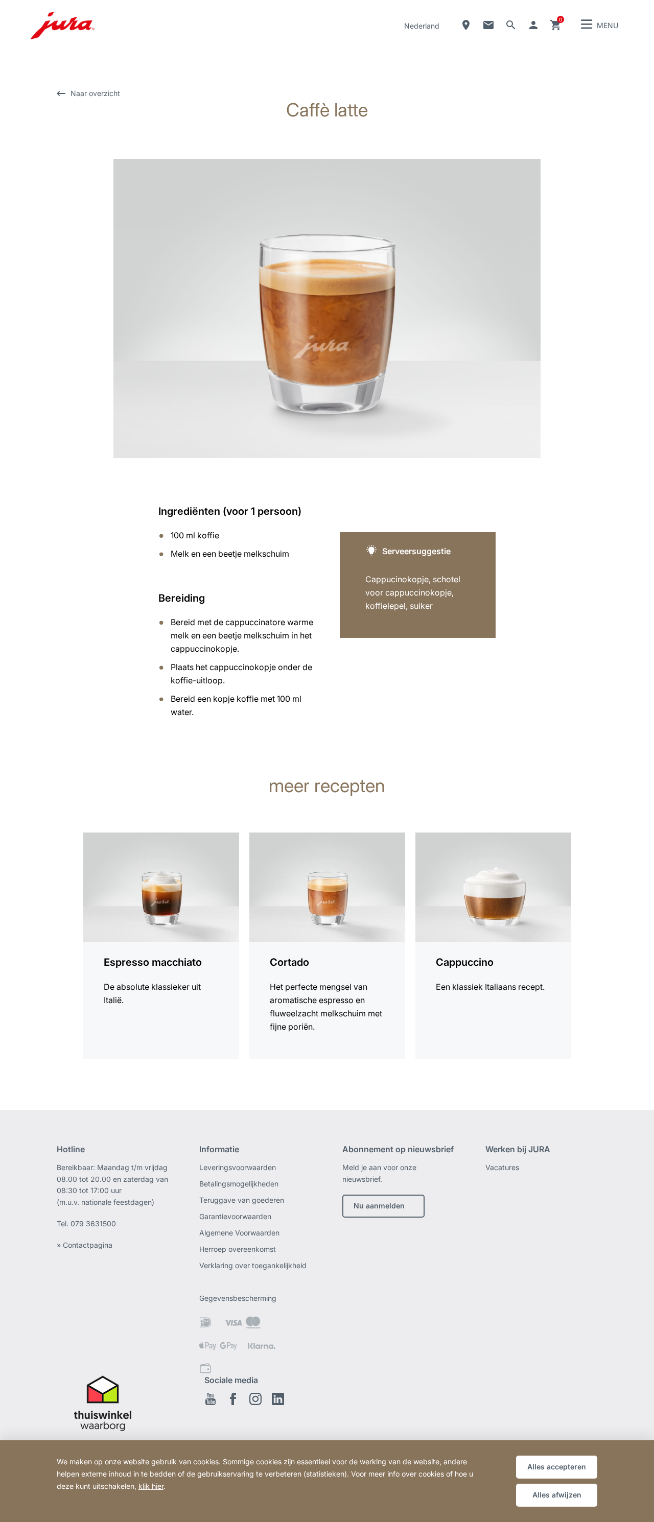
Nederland (421, 25)
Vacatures (502, 1167)
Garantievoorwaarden (235, 1216)
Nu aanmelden (379, 1205)
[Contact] (488, 25)
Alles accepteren (556, 1466)
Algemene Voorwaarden (239, 1232)
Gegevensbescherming (237, 1298)
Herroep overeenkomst (237, 1249)
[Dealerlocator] (466, 25)
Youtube (210, 1399)
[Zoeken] (511, 25)
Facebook (233, 1399)
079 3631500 (93, 1223)
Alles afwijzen (556, 1494)
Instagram (255, 1399)
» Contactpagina (84, 1245)
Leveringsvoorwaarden (237, 1167)
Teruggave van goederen (241, 1200)
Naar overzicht (95, 93)
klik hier (151, 1486)
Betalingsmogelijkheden (238, 1183)
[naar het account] (533, 25)
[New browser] (113, 1410)
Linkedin (278, 1399)
